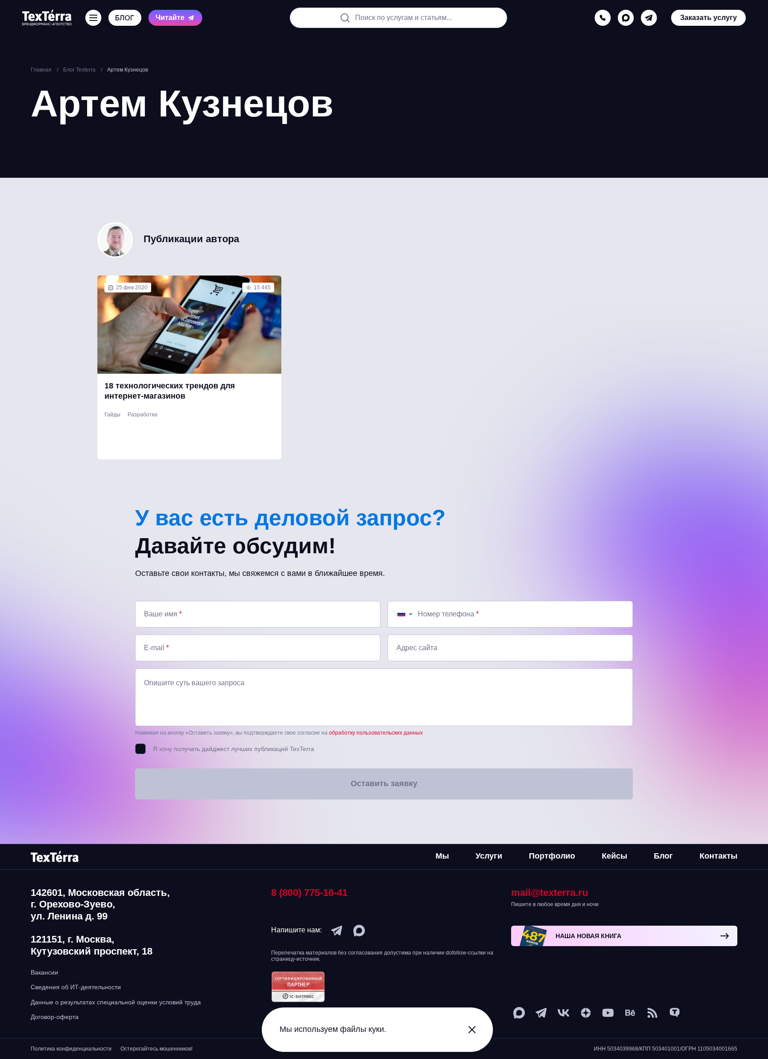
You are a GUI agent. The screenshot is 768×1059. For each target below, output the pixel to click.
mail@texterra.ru (549, 892)
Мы (442, 855)
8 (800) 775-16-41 (309, 892)
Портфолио (552, 855)
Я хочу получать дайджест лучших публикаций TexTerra (233, 748)
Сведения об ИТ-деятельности (76, 987)
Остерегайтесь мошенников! (156, 1049)
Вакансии (44, 972)
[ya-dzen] (586, 1013)
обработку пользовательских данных (376, 733)
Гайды (112, 415)
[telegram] (649, 18)
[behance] (630, 1013)
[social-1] (652, 1013)
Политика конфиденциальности (71, 1049)
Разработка (142, 415)
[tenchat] (675, 1013)
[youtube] (608, 1013)
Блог (663, 855)
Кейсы (614, 855)
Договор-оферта (55, 1016)
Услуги (489, 855)
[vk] (564, 1013)
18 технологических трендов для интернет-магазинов (169, 390)
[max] (626, 18)
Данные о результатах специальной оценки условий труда (116, 1002)
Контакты (718, 855)
